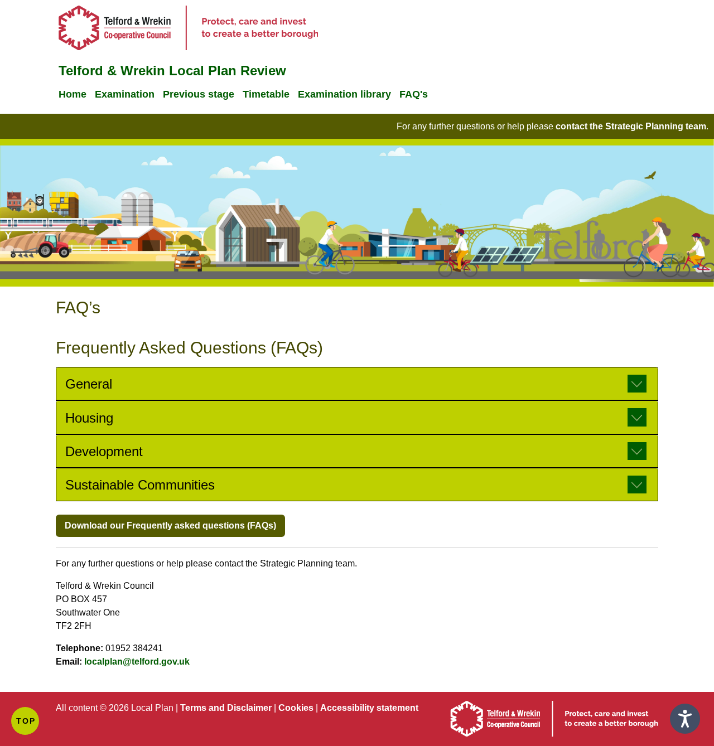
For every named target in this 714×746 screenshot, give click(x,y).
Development (104, 451)
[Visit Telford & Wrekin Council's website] (188, 47)
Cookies (295, 708)
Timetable (266, 94)
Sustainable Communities (140, 484)
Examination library (344, 94)
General (88, 383)
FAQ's (413, 94)
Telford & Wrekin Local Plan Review (172, 70)
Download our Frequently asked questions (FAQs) (170, 525)
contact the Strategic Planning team (631, 126)
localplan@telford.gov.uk (137, 661)
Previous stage (198, 94)
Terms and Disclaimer (226, 708)
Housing (89, 417)
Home (72, 94)
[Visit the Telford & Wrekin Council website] (554, 734)
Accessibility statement (369, 708)
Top (26, 720)
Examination (125, 94)
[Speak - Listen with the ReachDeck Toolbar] (685, 719)
